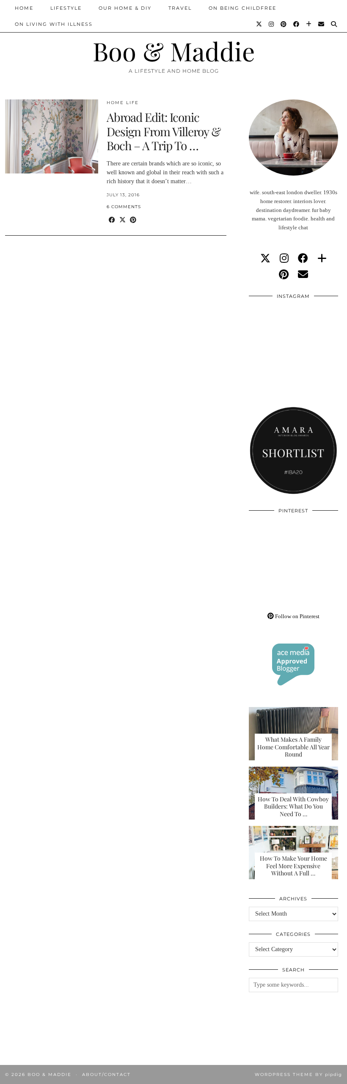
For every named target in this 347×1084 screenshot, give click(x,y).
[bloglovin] (322, 258)
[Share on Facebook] (112, 220)
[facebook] (303, 258)
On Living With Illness (54, 24)
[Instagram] (272, 24)
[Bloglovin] (309, 24)
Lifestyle (66, 8)
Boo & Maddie (174, 51)
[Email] (321, 24)
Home (24, 8)
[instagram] (284, 258)
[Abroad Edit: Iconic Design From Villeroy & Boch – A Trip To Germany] (51, 136)
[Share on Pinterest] (133, 220)
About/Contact (106, 1074)
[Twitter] (259, 24)
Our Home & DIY (125, 8)
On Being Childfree (242, 8)
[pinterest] (284, 274)
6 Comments (124, 206)
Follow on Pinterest (296, 616)
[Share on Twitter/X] (122, 220)
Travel (180, 8)
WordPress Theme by (298, 1074)
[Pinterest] (284, 24)
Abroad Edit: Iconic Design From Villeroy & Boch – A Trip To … (163, 131)
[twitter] (265, 258)
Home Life (123, 102)
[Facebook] (296, 24)
